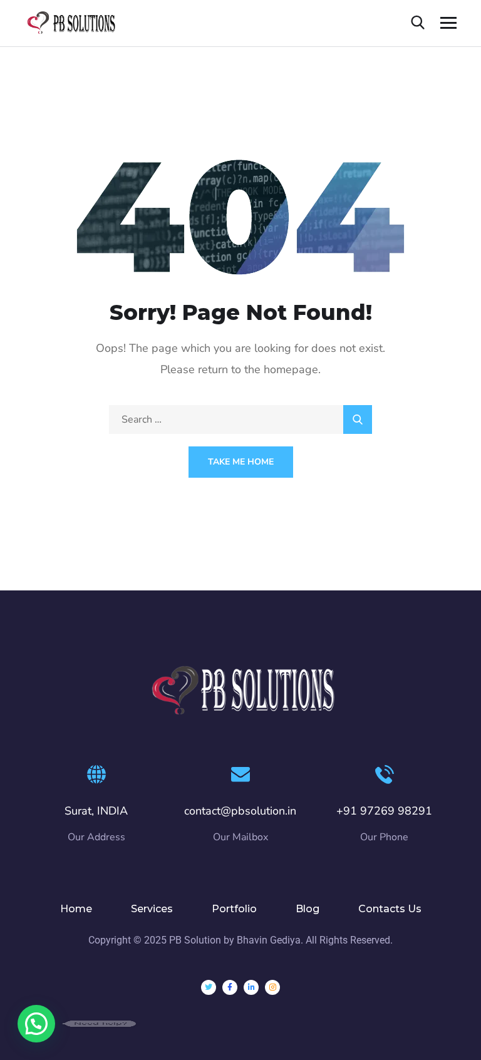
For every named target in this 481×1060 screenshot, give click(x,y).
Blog (307, 909)
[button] (36, 1023)
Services (152, 909)
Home (76, 909)
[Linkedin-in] (251, 987)
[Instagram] (272, 987)
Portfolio (234, 909)
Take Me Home (241, 462)
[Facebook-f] (229, 987)
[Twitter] (208, 987)
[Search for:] (240, 419)
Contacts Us (390, 909)
